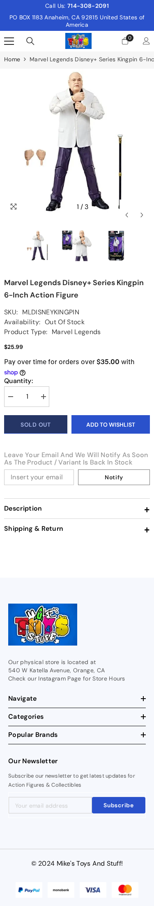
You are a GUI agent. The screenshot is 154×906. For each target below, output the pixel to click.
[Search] (30, 41)
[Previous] (127, 207)
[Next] (142, 207)
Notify (114, 477)
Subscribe (118, 805)
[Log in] (146, 40)
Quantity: (18, 381)
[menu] (9, 41)
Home (12, 59)
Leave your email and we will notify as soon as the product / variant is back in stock (76, 458)
